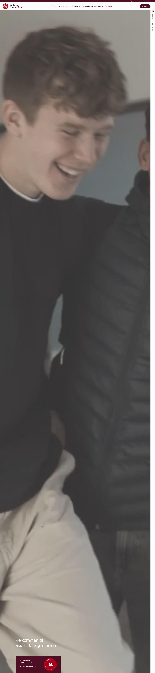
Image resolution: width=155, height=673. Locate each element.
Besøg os (145, 6)
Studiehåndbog (141, 1)
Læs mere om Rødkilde (26, 666)
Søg (133, 1)
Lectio (150, 1)
